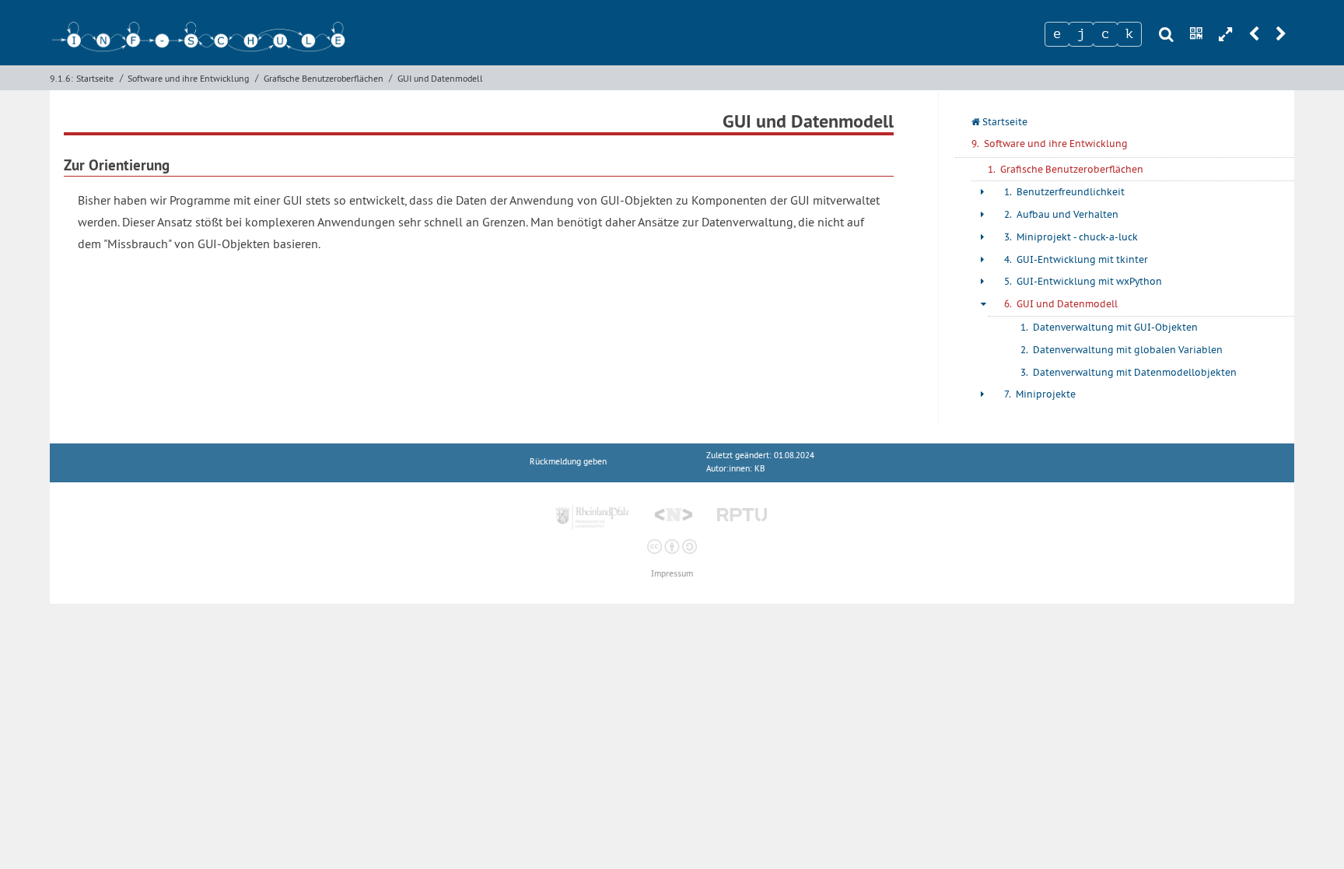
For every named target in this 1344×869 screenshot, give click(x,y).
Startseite (95, 78)
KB (759, 469)
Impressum (672, 574)
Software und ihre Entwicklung (188, 78)
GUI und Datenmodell (440, 78)
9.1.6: (61, 78)
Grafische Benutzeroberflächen (323, 78)
